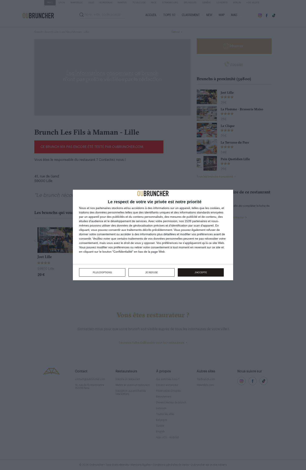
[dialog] (153, 235)
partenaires (103, 208)
